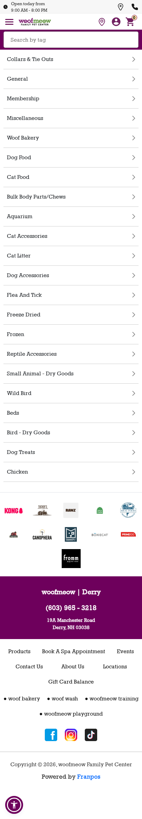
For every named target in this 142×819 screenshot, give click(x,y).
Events (125, 651)
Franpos (88, 776)
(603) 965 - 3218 (71, 607)
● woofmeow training (112, 698)
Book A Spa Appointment (73, 651)
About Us (72, 666)
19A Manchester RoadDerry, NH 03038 (71, 623)
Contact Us (29, 666)
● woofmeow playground (71, 713)
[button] (14, 805)
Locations (115, 666)
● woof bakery (21, 698)
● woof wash (62, 698)
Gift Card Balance (71, 681)
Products (19, 651)
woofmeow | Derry (71, 592)
